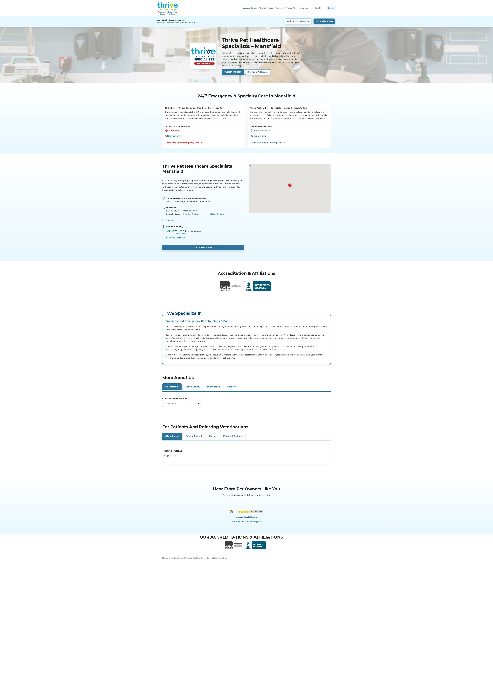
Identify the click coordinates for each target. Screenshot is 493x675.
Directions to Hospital (257, 72)
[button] (290, 185)
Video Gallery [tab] (193, 387)
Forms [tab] (212, 512)
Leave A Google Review (246, 593)
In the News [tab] (213, 387)
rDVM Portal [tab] (172, 512)
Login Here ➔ (170, 531)
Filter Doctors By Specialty (174, 398)
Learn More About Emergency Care (182, 142)
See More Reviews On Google (245, 597)
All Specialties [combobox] (171, 403)
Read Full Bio (171, 481)
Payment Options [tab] (232, 512)
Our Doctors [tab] (171, 387)
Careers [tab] (231, 387)
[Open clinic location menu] (194, 22)
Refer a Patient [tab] (194, 512)
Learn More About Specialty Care (266, 142)
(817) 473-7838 (174, 136)
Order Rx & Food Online (298, 21)
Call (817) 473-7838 (324, 21)
